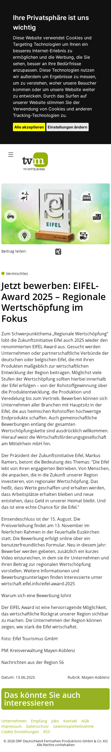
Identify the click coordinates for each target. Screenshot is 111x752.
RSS (46, 731)
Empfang (39, 720)
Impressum (11, 726)
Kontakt (70, 720)
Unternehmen (14, 720)
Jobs (55, 720)
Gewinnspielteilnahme (73, 726)
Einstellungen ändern (67, 127)
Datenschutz (37, 726)
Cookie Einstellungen (20, 731)
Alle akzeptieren (29, 127)
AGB (85, 720)
